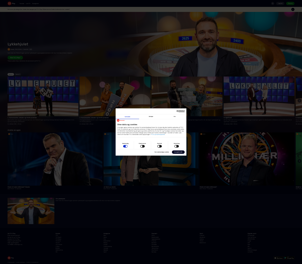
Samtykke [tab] (127, 116)
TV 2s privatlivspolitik (158, 134)
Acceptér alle (178, 152)
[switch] (142, 146)
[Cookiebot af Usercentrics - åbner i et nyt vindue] (178, 111)
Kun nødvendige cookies (162, 152)
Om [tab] (175, 116)
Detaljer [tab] (151, 116)
